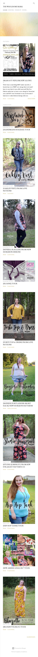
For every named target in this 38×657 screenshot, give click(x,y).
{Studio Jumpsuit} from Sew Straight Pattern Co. (16, 465)
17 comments (10, 570)
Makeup (18, 10)
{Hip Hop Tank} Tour (13, 525)
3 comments (10, 469)
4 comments (10, 98)
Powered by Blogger (20, 648)
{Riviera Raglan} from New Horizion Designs (17, 250)
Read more (31, 98)
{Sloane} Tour (10, 283)
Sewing (11, 10)
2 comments (10, 254)
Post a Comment (12, 408)
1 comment (10, 193)
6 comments (10, 132)
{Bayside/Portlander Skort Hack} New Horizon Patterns (18, 404)
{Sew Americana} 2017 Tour (16, 568)
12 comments (10, 528)
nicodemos (24, 651)
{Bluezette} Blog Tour (14, 627)
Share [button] (4, 98)
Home (5, 10)
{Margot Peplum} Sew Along (17, 80)
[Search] (34, 3)
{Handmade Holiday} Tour (16, 129)
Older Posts (31, 637)
